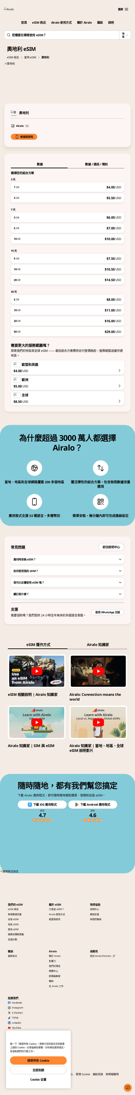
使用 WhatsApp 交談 (107, 612)
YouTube (16, 1027)
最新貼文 (12, 955)
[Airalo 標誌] (13, 9)
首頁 (24, 22)
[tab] (39, 164)
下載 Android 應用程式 (95, 804)
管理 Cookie (83, 1074)
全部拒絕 (38, 1070)
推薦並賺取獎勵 (16, 934)
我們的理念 (54, 965)
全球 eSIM (13, 919)
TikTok (15, 1017)
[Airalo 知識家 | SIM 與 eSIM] (36, 722)
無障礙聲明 (112, 1074)
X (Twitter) (17, 1012)
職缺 (51, 981)
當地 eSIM (30, 57)
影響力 (52, 961)
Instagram (17, 1007)
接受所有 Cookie (38, 1060)
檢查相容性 (26, 137)
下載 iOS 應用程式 (45, 804)
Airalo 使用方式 (61, 22)
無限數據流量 (15, 914)
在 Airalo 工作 (56, 986)
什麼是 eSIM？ (56, 909)
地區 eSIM (13, 924)
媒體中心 (53, 970)
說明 (111, 22)
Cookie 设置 (38, 1079)
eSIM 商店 (39, 22)
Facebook (17, 1002)
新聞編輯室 (54, 976)
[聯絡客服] (128, 1088)
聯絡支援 (94, 914)
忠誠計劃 (12, 939)
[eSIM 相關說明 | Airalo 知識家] (36, 671)
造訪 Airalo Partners (100, 955)
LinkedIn (16, 1022)
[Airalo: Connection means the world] (98, 671)
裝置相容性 (54, 919)
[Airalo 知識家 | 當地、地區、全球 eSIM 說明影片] (98, 722)
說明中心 (94, 909)
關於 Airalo (84, 22)
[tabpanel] (67, 252)
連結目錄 (98, 1074)
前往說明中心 (111, 547)
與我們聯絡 (95, 919)
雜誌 (100, 22)
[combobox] (67, 35)
